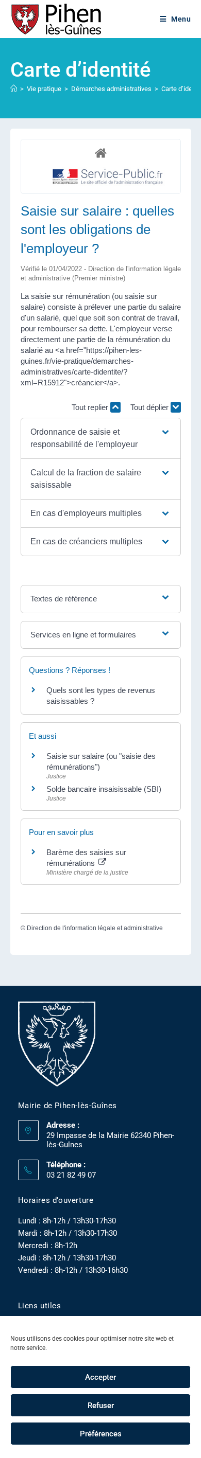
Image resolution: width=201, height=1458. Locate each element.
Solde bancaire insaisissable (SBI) (103, 789)
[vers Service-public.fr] (108, 177)
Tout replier (91, 407)
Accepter (100, 1377)
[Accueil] (13, 89)
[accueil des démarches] (101, 152)
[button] (101, 438)
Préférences (101, 1433)
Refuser (101, 1405)
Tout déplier (150, 407)
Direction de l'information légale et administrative (95, 928)
